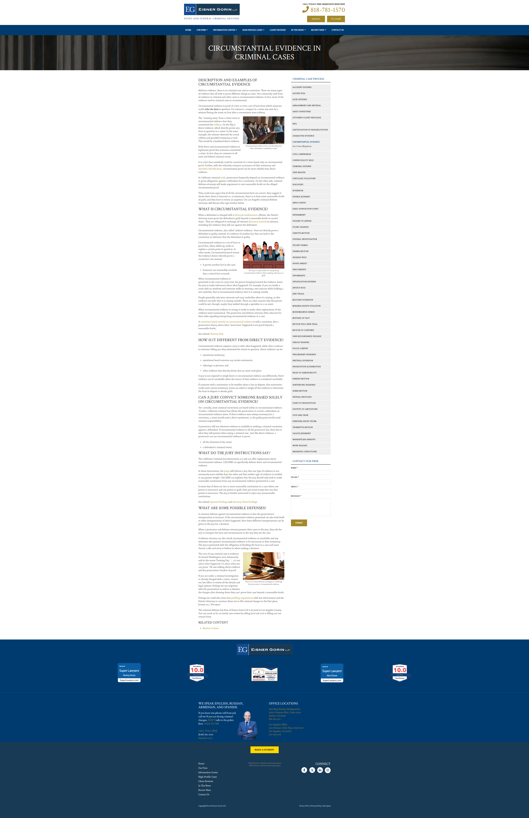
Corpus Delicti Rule (303, 160)
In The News (297, 30)
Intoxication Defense (304, 282)
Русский (336, 19)
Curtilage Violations (304, 179)
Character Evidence (303, 136)
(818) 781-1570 (205, 734)
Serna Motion (300, 391)
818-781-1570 (328, 10)
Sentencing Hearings (304, 385)
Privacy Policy (316, 806)
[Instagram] (328, 769)
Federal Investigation (305, 239)
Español (316, 19)
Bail (295, 124)
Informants (299, 276)
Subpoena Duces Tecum (304, 421)
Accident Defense (302, 87)
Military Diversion (303, 300)
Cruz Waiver (299, 172)
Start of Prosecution (304, 403)
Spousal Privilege (219, 502)
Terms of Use (304, 806)
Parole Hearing (301, 342)
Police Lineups (300, 348)
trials (223, 177)
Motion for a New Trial (305, 324)
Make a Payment (264, 750)
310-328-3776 (275, 734)
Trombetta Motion (303, 427)
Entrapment (299, 215)
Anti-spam (327, 806)
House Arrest (300, 264)
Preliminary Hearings (304, 355)
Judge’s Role (299, 288)
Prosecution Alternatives (307, 367)
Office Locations (283, 703)
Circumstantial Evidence (306, 142)
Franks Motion (300, 251)
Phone (295, 477)
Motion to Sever (211, 628)
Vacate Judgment (302, 433)
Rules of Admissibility (305, 373)
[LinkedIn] (320, 769)
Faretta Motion (301, 233)
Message (296, 496)
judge (227, 471)
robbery (217, 124)
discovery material (258, 221)
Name (294, 468)
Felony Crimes (300, 245)
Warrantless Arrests (304, 440)
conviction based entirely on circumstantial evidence (226, 321)
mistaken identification (210, 168)
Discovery (298, 185)
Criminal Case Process (308, 79)
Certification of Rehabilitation (310, 130)
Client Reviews (278, 30)
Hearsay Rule (216, 334)
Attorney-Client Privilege (244, 502)
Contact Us (338, 30)
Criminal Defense (302, 166)
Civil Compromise (302, 154)
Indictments (299, 270)
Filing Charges (301, 227)
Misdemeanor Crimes (304, 312)
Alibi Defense (300, 99)
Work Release (300, 446)
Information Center (224, 30)
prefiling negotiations (242, 598)
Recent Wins (317, 30)
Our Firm (201, 30)
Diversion (298, 191)
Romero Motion (301, 379)
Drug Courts (299, 203)
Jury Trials (298, 294)
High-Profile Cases (252, 30)
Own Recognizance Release (307, 336)
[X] (312, 769)
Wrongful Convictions (305, 452)
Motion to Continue (303, 330)
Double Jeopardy (301, 197)
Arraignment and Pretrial (307, 106)
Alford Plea (299, 93)
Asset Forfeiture (302, 112)
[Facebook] (304, 769)
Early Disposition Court (306, 209)
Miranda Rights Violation (307, 306)
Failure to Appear (302, 221)
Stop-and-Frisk (300, 415)
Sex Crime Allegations (302, 146)
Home (188, 30)
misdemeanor (251, 215)
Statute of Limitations (305, 409)
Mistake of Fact (301, 318)
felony (238, 215)
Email (295, 487)
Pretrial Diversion (303, 361)
